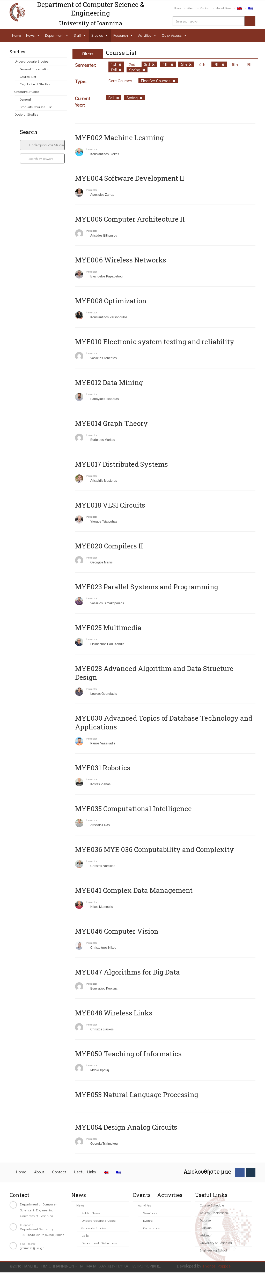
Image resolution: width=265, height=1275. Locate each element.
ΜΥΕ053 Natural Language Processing (136, 1094)
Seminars (150, 1213)
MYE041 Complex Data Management (134, 890)
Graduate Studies (26, 91)
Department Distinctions (99, 1243)
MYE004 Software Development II (129, 178)
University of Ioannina (216, 1242)
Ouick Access (172, 35)
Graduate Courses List (36, 106)
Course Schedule (212, 1205)
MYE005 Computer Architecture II (130, 219)
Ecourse (205, 1220)
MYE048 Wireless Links (113, 1012)
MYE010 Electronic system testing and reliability (154, 341)
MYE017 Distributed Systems (121, 464)
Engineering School (213, 1250)
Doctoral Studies (26, 114)
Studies (97, 35)
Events (147, 1220)
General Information (34, 69)
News (30, 35)
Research (120, 35)
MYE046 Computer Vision (116, 931)
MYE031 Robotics (102, 767)
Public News (91, 1213)
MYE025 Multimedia (108, 627)
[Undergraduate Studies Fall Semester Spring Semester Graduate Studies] (42, 145)
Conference (151, 1228)
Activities (144, 35)
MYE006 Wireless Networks (120, 259)
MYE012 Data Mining (109, 382)
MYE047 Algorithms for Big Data (127, 972)
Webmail (206, 1235)
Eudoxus (205, 1227)
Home (177, 8)
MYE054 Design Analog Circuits (126, 1127)
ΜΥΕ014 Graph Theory (111, 423)
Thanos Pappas (216, 1266)
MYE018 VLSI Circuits (110, 505)
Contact (205, 8)
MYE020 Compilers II (109, 545)
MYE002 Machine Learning (119, 137)
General (25, 99)
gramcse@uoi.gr (32, 1248)
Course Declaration (214, 1212)
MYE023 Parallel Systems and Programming (146, 586)
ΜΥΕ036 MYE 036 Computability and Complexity (154, 849)
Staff (77, 35)
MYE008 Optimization (110, 300)
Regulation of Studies (35, 84)
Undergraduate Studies (31, 61)
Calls (85, 1235)
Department (54, 35)
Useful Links (223, 8)
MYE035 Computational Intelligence (133, 808)
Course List (28, 76)
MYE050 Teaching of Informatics (128, 1053)
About (190, 8)
